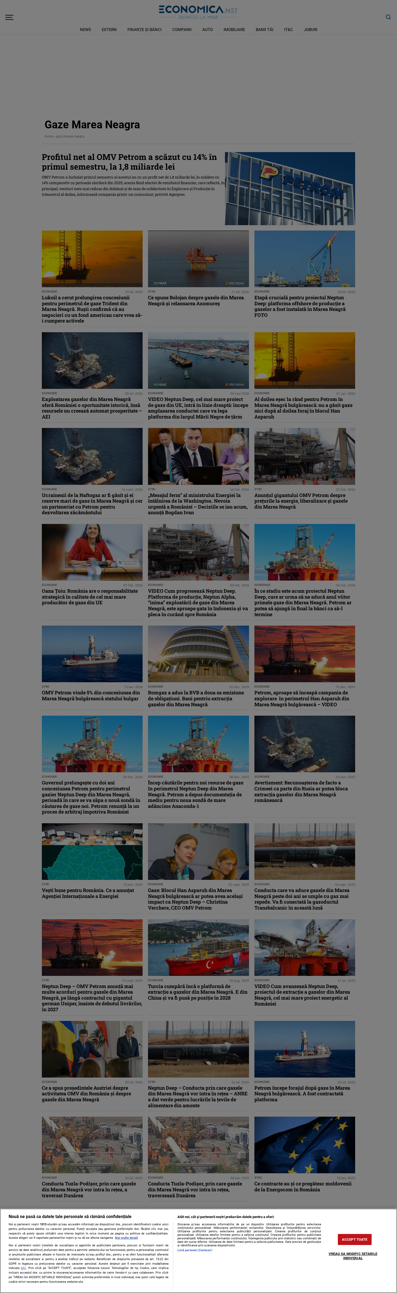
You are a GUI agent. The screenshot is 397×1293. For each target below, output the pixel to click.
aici (23, 1268)
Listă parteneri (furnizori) (194, 1250)
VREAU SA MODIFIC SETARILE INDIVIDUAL (353, 1256)
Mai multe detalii (126, 1238)
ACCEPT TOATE (355, 1239)
